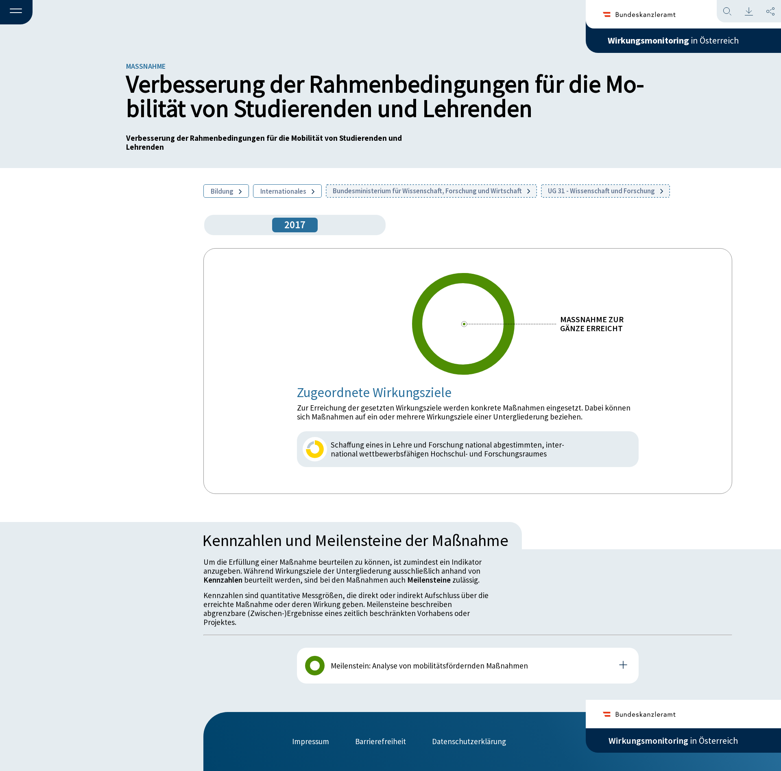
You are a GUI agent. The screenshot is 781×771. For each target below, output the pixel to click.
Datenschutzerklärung (469, 741)
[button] (16, 12)
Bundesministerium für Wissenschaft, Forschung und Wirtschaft (428, 190)
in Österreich (673, 40)
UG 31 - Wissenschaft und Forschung (602, 190)
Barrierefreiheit (380, 741)
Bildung (223, 191)
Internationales (284, 191)
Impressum (310, 741)
